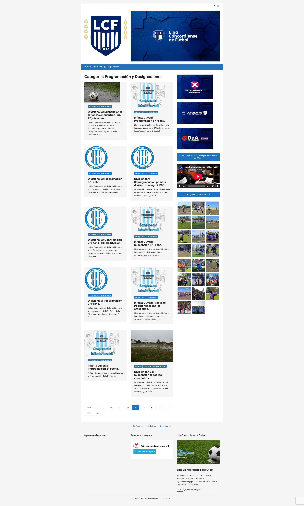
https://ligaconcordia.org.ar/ (189, 490)
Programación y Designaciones (100, 106)
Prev (89, 407)
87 (120, 407)
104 (88, 413)
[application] (198, 176)
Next (98, 413)
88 (128, 407)
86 (111, 407)
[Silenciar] (213, 186)
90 (144, 407)
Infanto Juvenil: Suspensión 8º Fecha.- (148, 243)
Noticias (138, 366)
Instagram (166, 426)
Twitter (153, 426)
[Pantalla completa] (216, 186)
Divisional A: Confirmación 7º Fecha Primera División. (105, 241)
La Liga (98, 67)
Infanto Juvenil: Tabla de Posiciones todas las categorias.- (150, 306)
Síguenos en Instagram (145, 451)
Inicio (88, 67)
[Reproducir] (180, 186)
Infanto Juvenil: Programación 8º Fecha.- (150, 119)
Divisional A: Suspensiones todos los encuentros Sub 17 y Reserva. (105, 115)
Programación (112, 67)
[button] (184, 208)
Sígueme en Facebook (95, 435)
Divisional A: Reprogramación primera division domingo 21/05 (150, 182)
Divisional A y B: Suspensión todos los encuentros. (148, 375)
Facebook (139, 426)
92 (160, 407)
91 (152, 407)
